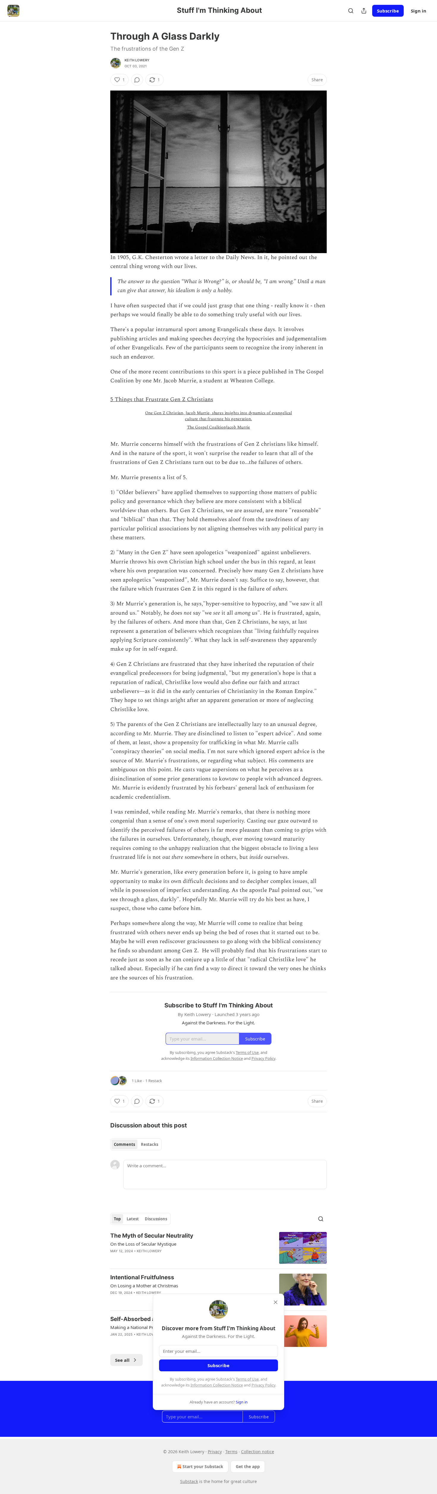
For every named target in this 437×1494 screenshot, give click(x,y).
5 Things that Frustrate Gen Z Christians (161, 399)
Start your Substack (203, 1466)
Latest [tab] (133, 1219)
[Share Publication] (364, 11)
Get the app (248, 1466)
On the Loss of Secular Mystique (143, 1244)
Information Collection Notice (217, 1385)
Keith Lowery (137, 60)
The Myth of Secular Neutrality (151, 1235)
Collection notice (257, 1451)
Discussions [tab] (156, 1219)
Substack (189, 1481)
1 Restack (153, 1080)
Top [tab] (117, 1219)
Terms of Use (247, 1379)
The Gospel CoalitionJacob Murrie (218, 427)
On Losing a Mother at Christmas (144, 1286)
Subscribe (388, 11)
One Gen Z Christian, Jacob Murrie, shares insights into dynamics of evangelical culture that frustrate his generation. (218, 416)
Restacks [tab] (149, 1144)
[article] (218, 1248)
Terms (231, 1451)
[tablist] (136, 1144)
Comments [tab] (124, 1144)
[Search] (351, 11)
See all (122, 1360)
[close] (275, 1302)
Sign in (418, 11)
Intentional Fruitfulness (142, 1277)
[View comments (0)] (137, 80)
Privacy (215, 1451)
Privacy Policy (263, 1385)
